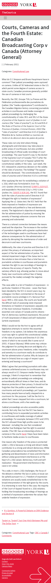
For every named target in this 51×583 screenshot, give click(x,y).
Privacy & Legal (7, 573)
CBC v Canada (41, 532)
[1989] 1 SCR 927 (39, 186)
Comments (7, 535)
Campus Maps (7, 566)
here (4, 300)
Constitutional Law (21, 71)
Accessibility (6, 575)
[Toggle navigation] (5, 18)
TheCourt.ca (9, 12)
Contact (5, 561)
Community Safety (8, 571)
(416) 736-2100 (8, 564)
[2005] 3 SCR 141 (21, 192)
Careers (5, 578)
